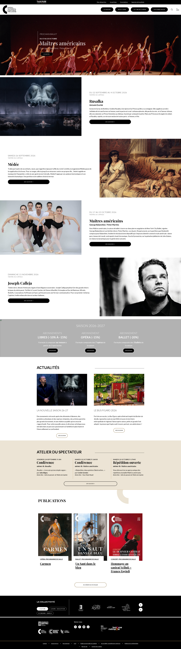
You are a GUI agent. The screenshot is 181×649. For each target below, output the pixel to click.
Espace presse (54, 643)
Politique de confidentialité (131, 643)
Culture (42, 609)
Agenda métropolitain (137, 2)
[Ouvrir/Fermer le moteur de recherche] (172, 9)
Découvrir (62, 435)
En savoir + (110, 122)
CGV (75, 643)
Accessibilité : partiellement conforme (110, 643)
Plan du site (84, 646)
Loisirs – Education (58, 609)
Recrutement (66, 643)
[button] (87, 72)
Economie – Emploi (45, 613)
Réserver (52, 350)
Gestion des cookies (97, 646)
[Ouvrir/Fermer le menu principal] (178, 9)
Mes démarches (101, 2)
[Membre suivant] (141, 610)
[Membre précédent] (141, 605)
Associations (124, 2)
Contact (45, 643)
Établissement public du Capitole (89, 643)
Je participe (113, 2)
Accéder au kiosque (90, 585)
